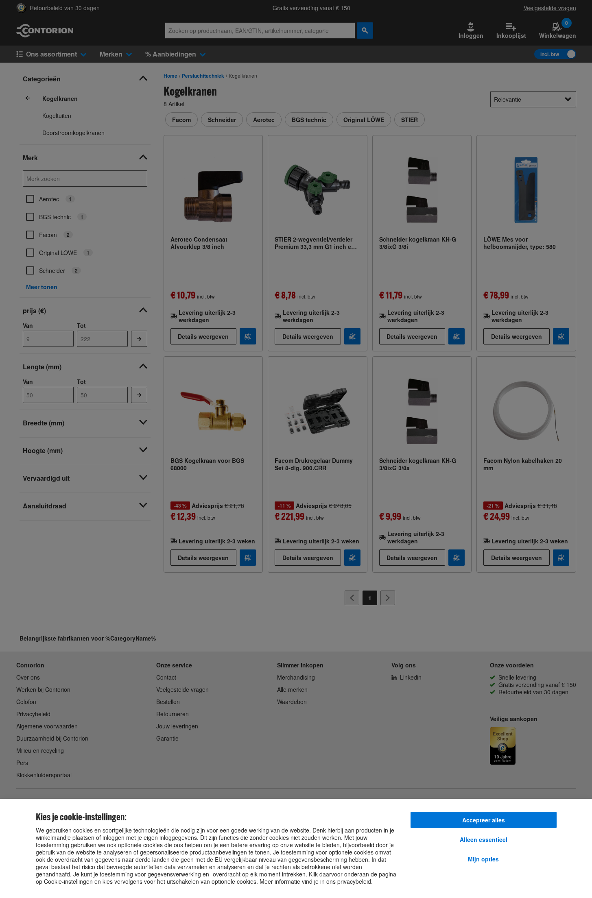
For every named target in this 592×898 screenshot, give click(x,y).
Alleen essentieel (483, 839)
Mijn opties (483, 859)
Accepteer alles (483, 820)
